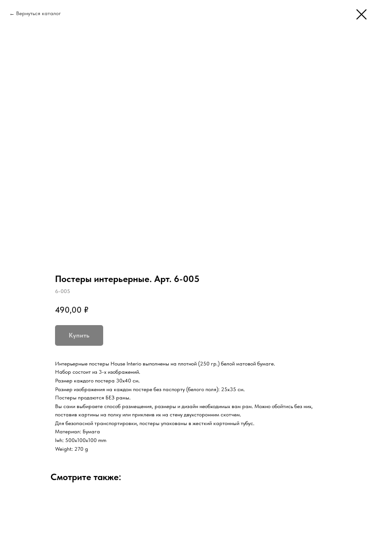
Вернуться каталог (38, 13)
